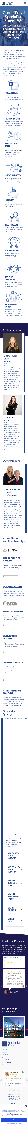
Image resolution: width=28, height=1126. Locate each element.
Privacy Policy (18, 1123)
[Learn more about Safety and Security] (14, 110)
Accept (14, 1119)
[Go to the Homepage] (7, 4)
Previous (1, 986)
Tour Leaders (5, 1059)
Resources (5, 1054)
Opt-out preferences (10, 1123)
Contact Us (5, 1065)
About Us (4, 1049)
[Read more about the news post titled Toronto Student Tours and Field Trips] (14, 1027)
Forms (3, 1057)
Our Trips (4, 1052)
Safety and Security (7, 1062)
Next (26, 986)
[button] (26, 1106)
